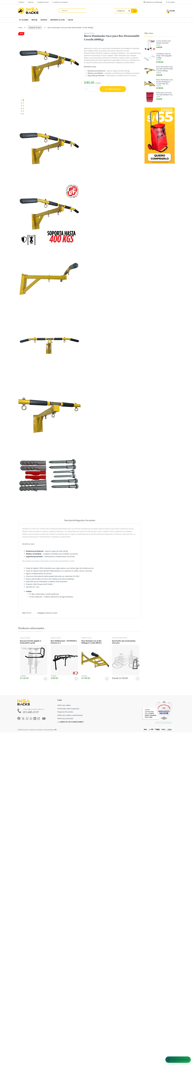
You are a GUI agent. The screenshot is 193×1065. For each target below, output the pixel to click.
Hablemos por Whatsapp (154, 2)
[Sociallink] (44, 718)
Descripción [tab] (69, 520)
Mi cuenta (171, 2)
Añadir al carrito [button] (44, 679)
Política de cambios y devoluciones (70, 715)
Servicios (31, 2)
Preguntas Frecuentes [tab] (85, 520)
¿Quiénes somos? (43, 2)
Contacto (21, 2)
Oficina (44, 20)
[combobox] (72, 11)
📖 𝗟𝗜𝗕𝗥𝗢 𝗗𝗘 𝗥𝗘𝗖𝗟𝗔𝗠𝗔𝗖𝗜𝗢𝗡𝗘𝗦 (70, 722)
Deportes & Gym (57, 20)
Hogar (34, 20)
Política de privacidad (65, 718)
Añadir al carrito (114, 89)
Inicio (20, 27)
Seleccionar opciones (135, 679)
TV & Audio (23, 20)
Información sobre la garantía (68, 709)
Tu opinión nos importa (60, 2)
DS (56, 730)
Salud (70, 20)
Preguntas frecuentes (65, 712)
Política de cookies (64, 705)
